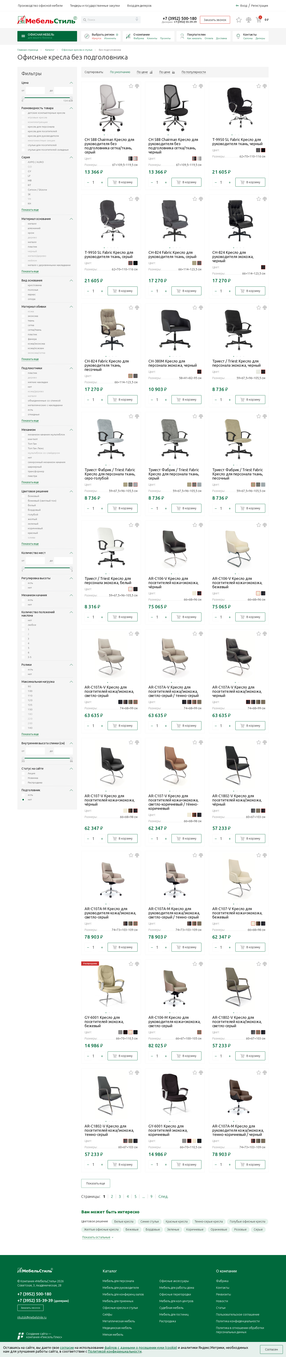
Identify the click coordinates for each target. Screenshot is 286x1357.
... (143, 1196)
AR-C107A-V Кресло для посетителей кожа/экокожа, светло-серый (109, 691)
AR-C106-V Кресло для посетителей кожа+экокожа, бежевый (237, 582)
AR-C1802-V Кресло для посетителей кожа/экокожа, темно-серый (109, 1130)
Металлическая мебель (119, 1321)
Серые (258, 1229)
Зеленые (173, 1229)
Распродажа (167, 1321)
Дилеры (260, 38)
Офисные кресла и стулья (120, 1307)
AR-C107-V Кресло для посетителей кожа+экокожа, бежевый (237, 913)
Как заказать (194, 38)
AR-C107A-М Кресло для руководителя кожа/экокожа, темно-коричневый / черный (238, 1130)
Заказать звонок (215, 20)
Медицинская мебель (117, 1328)
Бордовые (153, 1229)
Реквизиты (223, 1294)
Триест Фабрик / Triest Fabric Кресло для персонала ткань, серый (173, 474)
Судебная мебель (171, 1307)
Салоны (248, 38)
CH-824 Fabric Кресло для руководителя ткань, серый (172, 254)
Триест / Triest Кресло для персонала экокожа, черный (236, 363)
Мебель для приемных (118, 1301)
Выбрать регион (103, 34)
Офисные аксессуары (174, 1281)
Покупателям (196, 34)
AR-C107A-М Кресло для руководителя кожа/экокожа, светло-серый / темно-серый (174, 913)
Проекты (165, 38)
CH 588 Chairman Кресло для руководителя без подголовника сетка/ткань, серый (109, 145)
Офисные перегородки (175, 1294)
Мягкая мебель (113, 1334)
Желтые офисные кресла (101, 1229)
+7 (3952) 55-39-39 (185, 22)
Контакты (250, 34)
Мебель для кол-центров (176, 1301)
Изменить (110, 38)
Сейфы (107, 1314)
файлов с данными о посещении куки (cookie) (140, 1347)
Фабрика (138, 38)
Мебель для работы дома (176, 1287)
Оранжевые (219, 1229)
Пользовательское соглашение (237, 1314)
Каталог (110, 1271)
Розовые (240, 1229)
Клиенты (152, 38)
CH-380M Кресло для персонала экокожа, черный (172, 363)
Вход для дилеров (139, 5)
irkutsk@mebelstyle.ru (31, 1317)
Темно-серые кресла (209, 1221)
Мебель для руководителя (121, 1287)
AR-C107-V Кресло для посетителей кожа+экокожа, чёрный (110, 800)
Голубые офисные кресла (247, 1221)
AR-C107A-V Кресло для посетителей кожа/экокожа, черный (237, 691)
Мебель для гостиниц (173, 1314)
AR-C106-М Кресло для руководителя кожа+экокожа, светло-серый (174, 1021)
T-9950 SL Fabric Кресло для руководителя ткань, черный (237, 141)
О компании (141, 34)
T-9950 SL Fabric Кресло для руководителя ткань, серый (109, 254)
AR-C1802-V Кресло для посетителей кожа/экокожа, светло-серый (237, 1021)
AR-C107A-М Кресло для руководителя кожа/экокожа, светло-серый (110, 913)
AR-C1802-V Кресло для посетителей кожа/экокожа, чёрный (237, 800)
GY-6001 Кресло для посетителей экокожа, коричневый (168, 1130)
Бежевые (132, 1229)
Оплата (209, 38)
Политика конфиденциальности (238, 1321)
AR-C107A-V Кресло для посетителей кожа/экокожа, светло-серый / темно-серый (173, 691)
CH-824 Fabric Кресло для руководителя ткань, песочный (107, 365)
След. (163, 1196)
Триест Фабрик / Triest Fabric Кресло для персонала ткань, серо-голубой (110, 474)
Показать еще (95, 1183)
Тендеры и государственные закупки (95, 5)
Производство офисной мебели (40, 5)
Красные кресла (177, 1221)
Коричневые (195, 1229)
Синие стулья (149, 1221)
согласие (67, 1347)
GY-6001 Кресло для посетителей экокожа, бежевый (104, 1021)
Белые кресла (123, 1221)
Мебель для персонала (118, 1281)
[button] (104, 134)
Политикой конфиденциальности (115, 1351)
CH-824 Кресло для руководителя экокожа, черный (233, 256)
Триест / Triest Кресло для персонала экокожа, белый (108, 580)
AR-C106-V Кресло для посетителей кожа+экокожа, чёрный (173, 582)
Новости (222, 1301)
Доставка (221, 38)
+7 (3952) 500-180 (180, 18)
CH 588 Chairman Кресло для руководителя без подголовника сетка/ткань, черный (173, 145)
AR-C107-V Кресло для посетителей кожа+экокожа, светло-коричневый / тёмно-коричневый (173, 802)
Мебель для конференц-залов (123, 1294)
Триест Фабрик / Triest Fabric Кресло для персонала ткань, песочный (237, 474)
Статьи (220, 1307)
